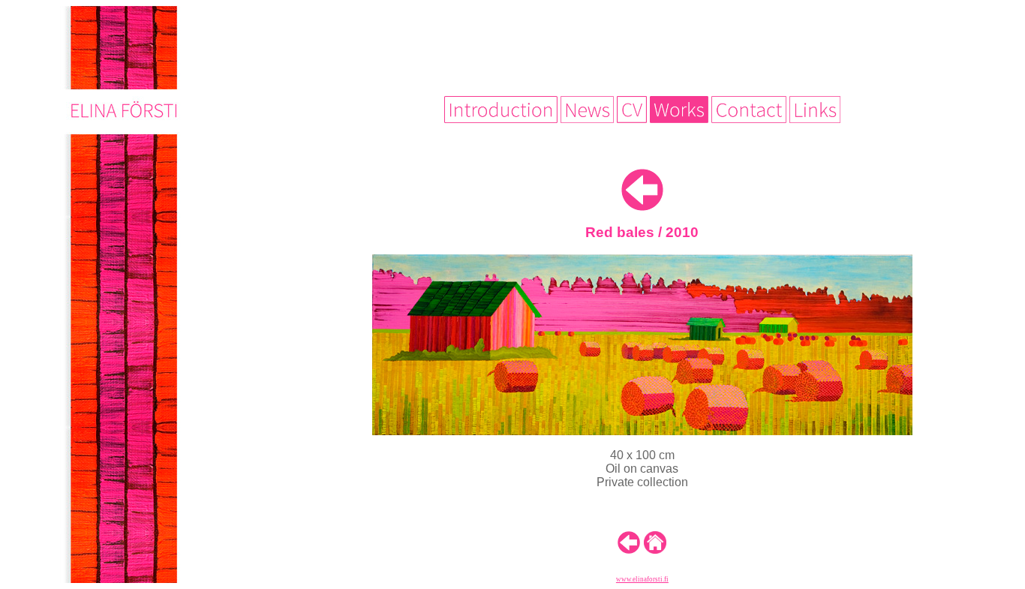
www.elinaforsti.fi (642, 579)
